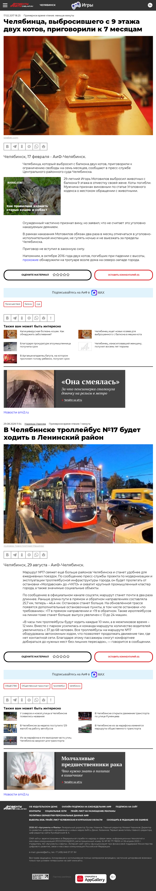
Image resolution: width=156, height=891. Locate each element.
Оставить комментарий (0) (123, 275)
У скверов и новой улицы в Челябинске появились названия (43, 715)
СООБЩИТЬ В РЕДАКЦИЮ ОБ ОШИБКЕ (127, 820)
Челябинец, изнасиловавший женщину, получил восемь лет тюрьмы (118, 345)
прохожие (31, 260)
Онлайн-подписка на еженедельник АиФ (86, 807)
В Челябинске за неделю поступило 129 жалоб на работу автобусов (43, 727)
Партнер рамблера (62, 877)
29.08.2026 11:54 (12, 423)
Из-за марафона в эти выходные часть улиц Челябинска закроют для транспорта (45, 739)
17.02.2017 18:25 (12, 15)
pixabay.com (11, 137)
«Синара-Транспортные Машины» (24, 545)
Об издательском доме (43, 807)
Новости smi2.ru (16, 412)
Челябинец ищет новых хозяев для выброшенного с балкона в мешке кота (118, 333)
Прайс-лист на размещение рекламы (93, 811)
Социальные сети (55, 811)
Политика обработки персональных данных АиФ (59, 815)
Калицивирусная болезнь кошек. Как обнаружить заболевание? (42, 333)
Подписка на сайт (126, 807)
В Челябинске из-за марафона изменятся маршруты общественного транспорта (119, 727)
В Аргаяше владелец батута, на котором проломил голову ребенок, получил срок (45, 357)
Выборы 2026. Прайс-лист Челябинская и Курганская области (65, 820)
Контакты (35, 811)
